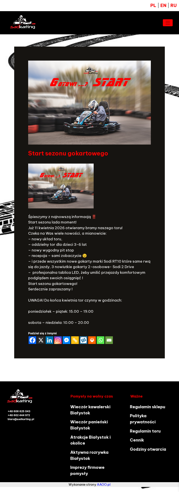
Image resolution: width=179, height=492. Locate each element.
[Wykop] (83, 340)
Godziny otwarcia (148, 449)
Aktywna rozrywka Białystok (89, 455)
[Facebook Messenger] (66, 340)
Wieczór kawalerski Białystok (90, 409)
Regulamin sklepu (147, 406)
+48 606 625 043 (19, 411)
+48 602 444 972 (19, 415)
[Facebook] (32, 340)
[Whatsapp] (100, 340)
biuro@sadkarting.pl (21, 419)
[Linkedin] (49, 340)
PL (153, 5)
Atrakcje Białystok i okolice (90, 440)
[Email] (109, 340)
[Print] (92, 340)
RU (173, 5)
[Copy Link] (75, 340)
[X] (41, 340)
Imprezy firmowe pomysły (87, 470)
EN (164, 5)
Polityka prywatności (143, 418)
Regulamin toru (145, 431)
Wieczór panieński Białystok (89, 425)
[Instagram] (58, 340)
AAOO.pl (103, 484)
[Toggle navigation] (168, 22)
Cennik (137, 440)
